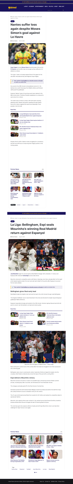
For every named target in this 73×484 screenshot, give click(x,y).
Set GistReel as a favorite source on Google (32, 80)
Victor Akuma (14, 40)
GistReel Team (54, 481)
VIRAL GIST (61, 6)
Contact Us (47, 481)
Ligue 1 (24, 204)
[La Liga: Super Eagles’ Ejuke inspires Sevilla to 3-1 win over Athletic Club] (14, 121)
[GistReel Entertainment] (12, 7)
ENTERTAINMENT (39, 6)
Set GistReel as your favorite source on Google (35, 1)
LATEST (26, 6)
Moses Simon (30, 204)
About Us (42, 481)
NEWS (46, 6)
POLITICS (51, 6)
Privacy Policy (61, 481)
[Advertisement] (27, 158)
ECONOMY (31, 6)
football (18, 204)
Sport (16, 16)
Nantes (37, 204)
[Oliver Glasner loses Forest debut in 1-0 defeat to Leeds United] (14, 134)
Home (12, 16)
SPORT (56, 6)
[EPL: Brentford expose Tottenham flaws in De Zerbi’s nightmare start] (14, 128)
